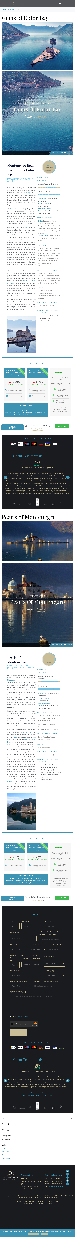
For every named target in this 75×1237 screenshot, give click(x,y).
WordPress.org (6, 1158)
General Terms (23, 1016)
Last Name (47, 921)
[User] (67, 1180)
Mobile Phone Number (55, 945)
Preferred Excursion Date (13, 957)
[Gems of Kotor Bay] (37, 46)
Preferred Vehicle (49, 956)
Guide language (49, 971)
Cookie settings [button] (33, 1234)
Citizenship (14, 945)
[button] (16, 351)
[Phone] (67, 1174)
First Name (25, 921)
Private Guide (14, 971)
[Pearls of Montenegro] (37, 541)
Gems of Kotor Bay (25, 17)
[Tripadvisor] (67, 1183)
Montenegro (27, 193)
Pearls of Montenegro (29, 516)
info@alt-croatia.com (56, 1186)
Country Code (33, 945)
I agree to (20, 1016)
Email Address (15, 932)
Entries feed (5, 1151)
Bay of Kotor (14, 209)
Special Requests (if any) (18, 992)
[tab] (37, 914)
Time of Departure (24, 957)
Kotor (26, 227)
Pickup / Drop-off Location (18, 981)
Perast (27, 271)
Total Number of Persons (37, 957)
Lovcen (9, 781)
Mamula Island (15, 240)
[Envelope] (67, 1171)
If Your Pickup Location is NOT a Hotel (45, 981)
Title (11, 921)
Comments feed (6, 1155)
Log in (3, 1148)
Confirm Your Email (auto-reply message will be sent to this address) (52, 933)
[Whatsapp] (67, 1177)
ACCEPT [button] (44, 1234)
